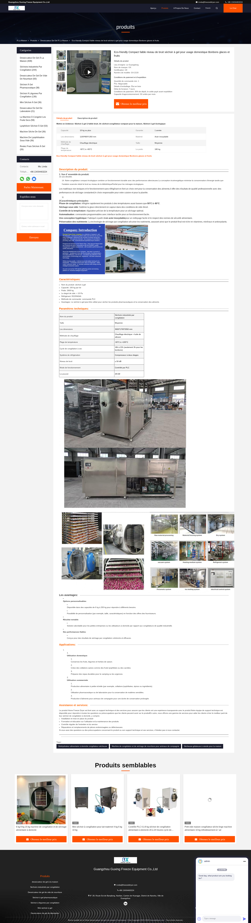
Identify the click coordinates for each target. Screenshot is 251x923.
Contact (197, 8)
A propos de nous (181, 8)
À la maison (22, 40)
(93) (33, 77)
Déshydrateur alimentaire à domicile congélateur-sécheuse (82, 746)
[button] (61, 90)
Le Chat (233, 8)
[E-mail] (34, 179)
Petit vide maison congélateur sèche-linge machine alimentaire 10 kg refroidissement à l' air (152, 828)
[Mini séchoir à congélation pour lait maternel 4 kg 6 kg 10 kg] (41, 799)
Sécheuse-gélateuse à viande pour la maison (202, 746)
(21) (31, 109)
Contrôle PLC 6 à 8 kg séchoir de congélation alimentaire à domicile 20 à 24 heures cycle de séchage (93, 829)
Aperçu (153, 8)
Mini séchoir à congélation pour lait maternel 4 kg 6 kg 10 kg (41, 828)
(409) (32, 59)
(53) (34, 126)
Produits (164, 8)
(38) (29, 86)
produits (33, 40)
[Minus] (244, 861)
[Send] (244, 919)
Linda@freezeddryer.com (209, 2)
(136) (31, 95)
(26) (32, 148)
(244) (31, 68)
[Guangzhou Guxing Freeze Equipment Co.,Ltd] (16, 8)
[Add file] (199, 919)
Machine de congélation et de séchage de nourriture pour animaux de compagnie (145, 746)
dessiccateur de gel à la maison (54, 40)
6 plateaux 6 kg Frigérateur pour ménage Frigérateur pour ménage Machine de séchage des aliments (209, 828)
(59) (33, 118)
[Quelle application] (28, 179)
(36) (30, 102)
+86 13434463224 (235, 2)
